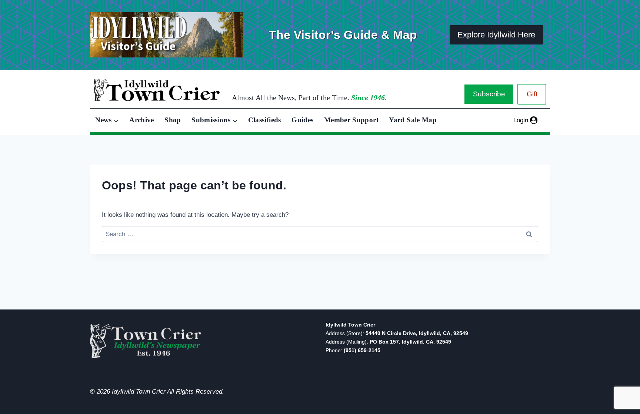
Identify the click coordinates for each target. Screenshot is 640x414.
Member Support (351, 120)
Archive (141, 120)
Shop (172, 120)
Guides (302, 120)
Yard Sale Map (413, 120)
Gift (532, 94)
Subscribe (489, 94)
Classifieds (264, 120)
